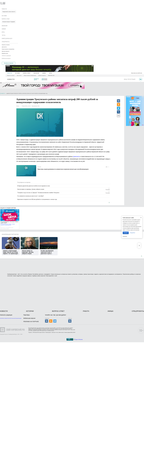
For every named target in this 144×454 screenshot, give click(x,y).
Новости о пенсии (10, 75)
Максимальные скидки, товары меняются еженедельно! (8, 225)
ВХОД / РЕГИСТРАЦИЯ (129, 79)
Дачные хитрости (42, 75)
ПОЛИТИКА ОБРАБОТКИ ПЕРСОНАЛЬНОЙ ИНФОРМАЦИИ (10, 318)
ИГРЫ (50, 73)
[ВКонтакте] (118, 100)
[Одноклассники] (118, 104)
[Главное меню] (4, 3)
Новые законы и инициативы (30, 75)
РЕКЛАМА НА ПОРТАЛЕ (136, 73)
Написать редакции (6, 315)
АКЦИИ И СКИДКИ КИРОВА (8, 208)
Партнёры (26, 315)
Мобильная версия (29, 318)
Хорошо (126, 232)
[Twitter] (118, 108)
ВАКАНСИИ (36, 73)
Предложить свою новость (8, 11)
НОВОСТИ (9, 73)
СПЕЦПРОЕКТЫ (138, 311)
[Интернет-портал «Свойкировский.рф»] (5, 3)
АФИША (44, 73)
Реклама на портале (8, 63)
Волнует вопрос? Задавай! (8, 21)
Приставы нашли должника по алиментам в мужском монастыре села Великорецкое (63, 169)
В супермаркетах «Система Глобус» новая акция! (10, 222)
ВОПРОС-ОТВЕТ (26, 73)
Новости (3, 93)
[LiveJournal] (118, 111)
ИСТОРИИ (17, 73)
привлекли (76, 156)
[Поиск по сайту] (1, 3)
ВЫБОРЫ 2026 (51, 75)
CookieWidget (125, 236)
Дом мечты (19, 75)
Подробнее (132, 232)
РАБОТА (86, 311)
